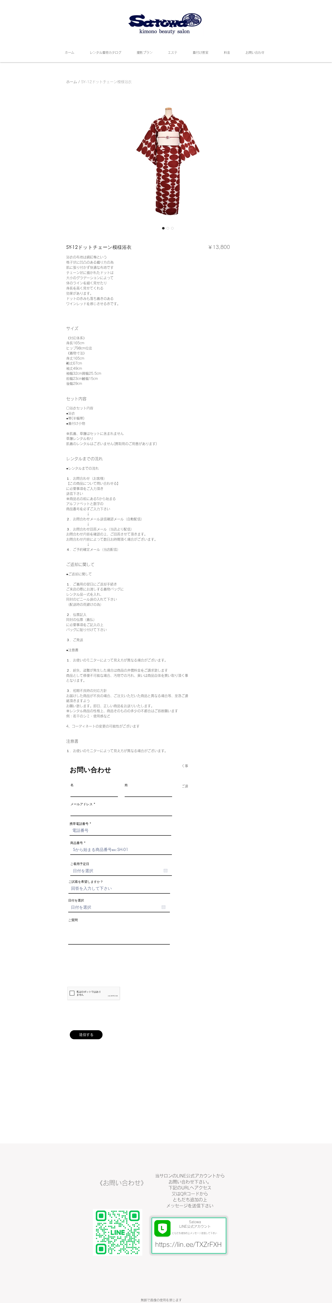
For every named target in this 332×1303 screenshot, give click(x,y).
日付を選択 (76, 900)
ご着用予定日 (79, 863)
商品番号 (76, 842)
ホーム (71, 82)
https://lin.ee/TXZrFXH (188, 1244)
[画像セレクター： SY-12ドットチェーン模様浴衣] (163, 228)
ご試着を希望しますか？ (85, 881)
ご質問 (73, 920)
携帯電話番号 (79, 823)
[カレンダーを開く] (165, 870)
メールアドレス (81, 804)
